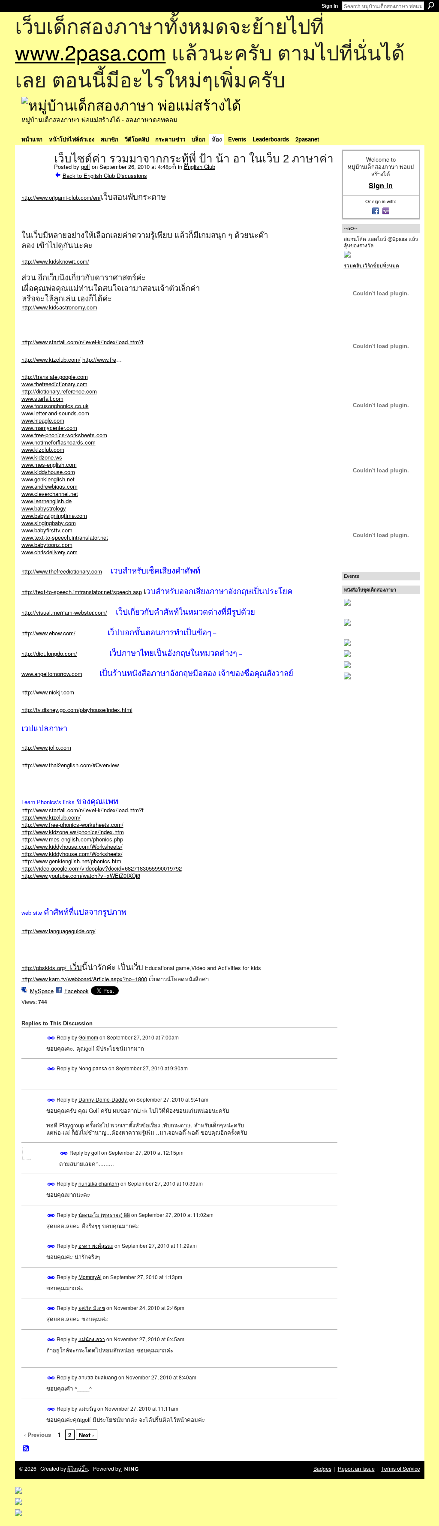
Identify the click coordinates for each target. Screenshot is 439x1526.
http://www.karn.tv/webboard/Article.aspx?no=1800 (84, 979)
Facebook (76, 991)
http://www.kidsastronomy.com (59, 307)
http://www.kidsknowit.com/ (55, 261)
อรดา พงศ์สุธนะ (95, 1245)
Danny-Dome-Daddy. (103, 1099)
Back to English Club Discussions (105, 175)
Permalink (51, 1038)
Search (430, 5)
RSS (26, 1449)
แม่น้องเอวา (91, 1338)
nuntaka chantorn (98, 1183)
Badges (322, 1468)
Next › (86, 1435)
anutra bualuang (97, 1377)
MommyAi (90, 1276)
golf (85, 166)
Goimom (88, 1037)
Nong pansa (92, 1068)
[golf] (35, 176)
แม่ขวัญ (87, 1408)
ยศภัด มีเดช (91, 1307)
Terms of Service (400, 1468)
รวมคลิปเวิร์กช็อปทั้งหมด (371, 265)
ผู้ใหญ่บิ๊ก (77, 1468)
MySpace (42, 991)
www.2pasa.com (90, 51)
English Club (199, 166)
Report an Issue (356, 1468)
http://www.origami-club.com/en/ (61, 197)
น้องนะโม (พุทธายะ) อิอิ (104, 1214)
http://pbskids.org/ (51, 968)
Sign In (330, 6)
